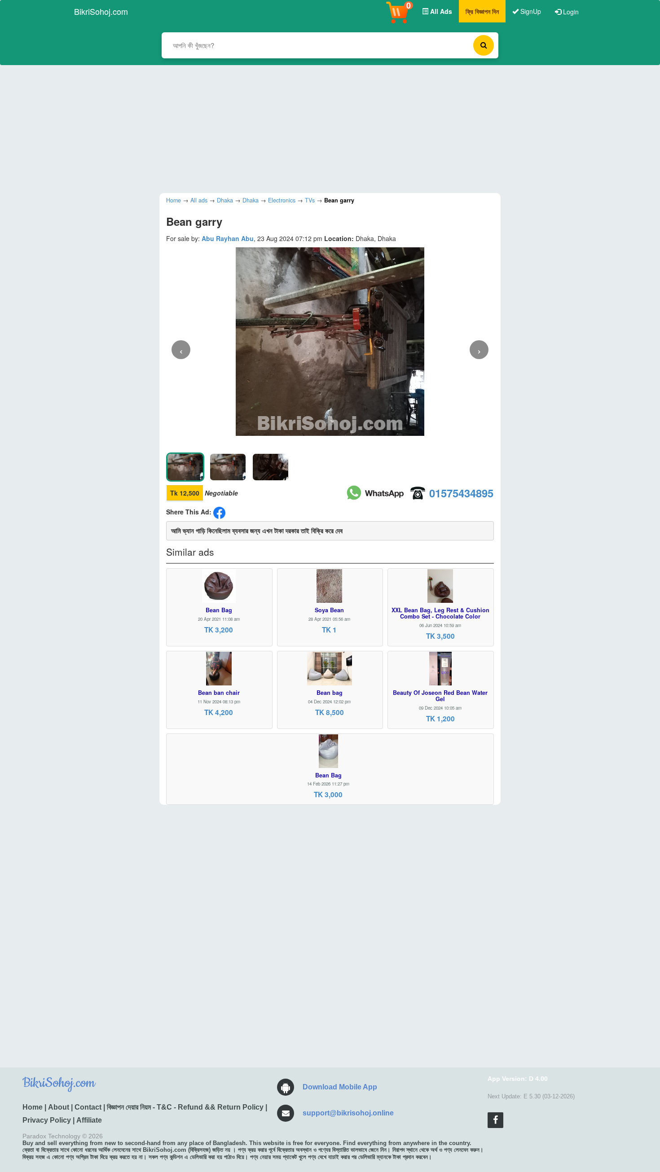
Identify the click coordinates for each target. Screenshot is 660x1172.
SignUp (530, 11)
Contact (88, 1107)
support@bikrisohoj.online (348, 1113)
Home (32, 1107)
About (58, 1107)
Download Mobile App (340, 1087)
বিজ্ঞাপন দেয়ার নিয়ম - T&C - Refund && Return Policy (185, 1107)
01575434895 (461, 492)
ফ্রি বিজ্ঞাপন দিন (482, 11)
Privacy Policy (46, 1120)
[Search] (483, 45)
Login (570, 11)
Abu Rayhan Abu (228, 238)
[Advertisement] (323, 128)
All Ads (440, 11)
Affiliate (89, 1120)
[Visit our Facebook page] (495, 1120)
